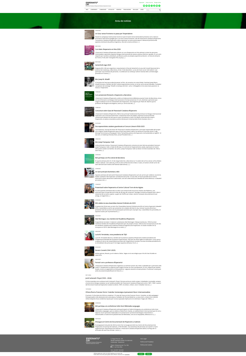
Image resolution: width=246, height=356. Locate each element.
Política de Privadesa (146, 342)
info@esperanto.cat (117, 352)
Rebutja (148, 354)
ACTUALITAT (111, 9)
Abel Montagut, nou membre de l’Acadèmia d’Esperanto (115, 219)
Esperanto (141, 2)
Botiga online (157, 2)
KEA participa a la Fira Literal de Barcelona (110, 158)
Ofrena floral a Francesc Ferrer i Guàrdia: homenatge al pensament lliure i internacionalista (118, 292)
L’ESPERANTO (93, 9)
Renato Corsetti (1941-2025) (105, 250)
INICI (87, 9)
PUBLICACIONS (127, 9)
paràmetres (127, 354)
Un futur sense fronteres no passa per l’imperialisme (113, 33)
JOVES (141, 9)
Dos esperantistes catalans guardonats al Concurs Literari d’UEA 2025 (120, 126)
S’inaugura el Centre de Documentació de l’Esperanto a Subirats (117, 322)
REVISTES (118, 9)
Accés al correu (149, 2)
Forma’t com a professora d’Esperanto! (108, 262)
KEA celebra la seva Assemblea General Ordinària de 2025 (115, 203)
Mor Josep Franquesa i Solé (104, 142)
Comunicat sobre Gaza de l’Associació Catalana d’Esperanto (116, 111)
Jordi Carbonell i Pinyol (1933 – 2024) (98, 278)
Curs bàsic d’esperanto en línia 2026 (108, 49)
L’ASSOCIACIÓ (102, 9)
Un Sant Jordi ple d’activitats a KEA (107, 172)
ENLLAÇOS (135, 9)
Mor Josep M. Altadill (102, 79)
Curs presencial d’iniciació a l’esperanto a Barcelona (113, 95)
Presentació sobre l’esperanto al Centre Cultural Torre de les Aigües (119, 187)
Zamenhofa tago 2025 (103, 65)
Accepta (141, 354)
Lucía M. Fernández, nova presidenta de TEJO (111, 234)
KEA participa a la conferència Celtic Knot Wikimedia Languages (117, 306)
